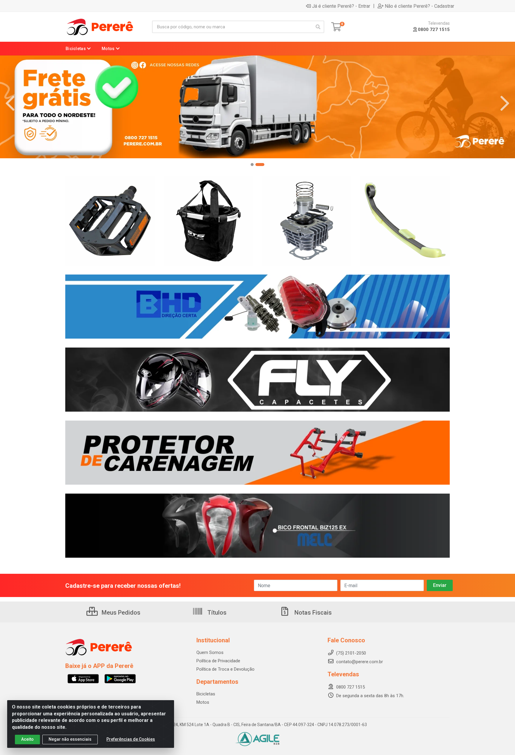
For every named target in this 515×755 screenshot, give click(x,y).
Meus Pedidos (120, 612)
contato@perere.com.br (359, 661)
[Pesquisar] (318, 27)
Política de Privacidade (218, 660)
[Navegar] (10, 103)
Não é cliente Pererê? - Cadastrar (419, 6)
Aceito (27, 739)
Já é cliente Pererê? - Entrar (341, 6)
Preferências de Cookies (130, 739)
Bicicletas (205, 694)
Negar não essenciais (70, 739)
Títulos (216, 612)
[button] (252, 164)
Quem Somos (210, 652)
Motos (202, 702)
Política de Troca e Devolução (225, 669)
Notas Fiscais (312, 612)
